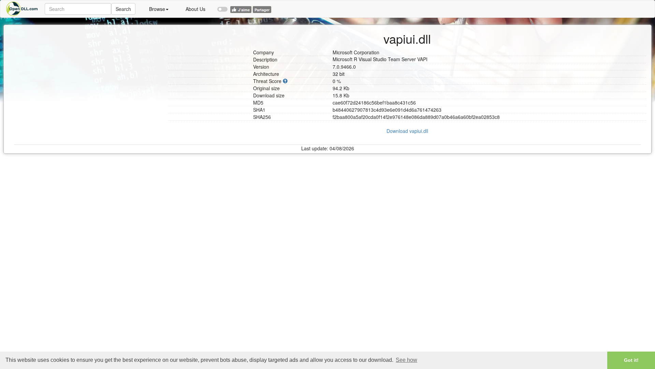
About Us (195, 8)
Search (123, 8)
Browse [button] (157, 8)
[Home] (22, 8)
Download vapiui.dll (407, 130)
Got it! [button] (631, 360)
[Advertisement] (88, 73)
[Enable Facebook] (222, 6)
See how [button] (406, 360)
